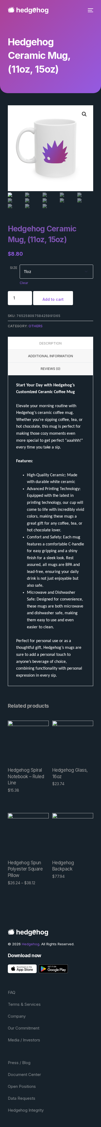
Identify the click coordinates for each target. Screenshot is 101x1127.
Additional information (50, 356)
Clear (24, 283)
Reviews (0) (50, 369)
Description (50, 343)
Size (13, 268)
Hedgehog (30, 944)
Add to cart (53, 299)
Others (36, 326)
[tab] (50, 343)
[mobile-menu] (89, 10)
